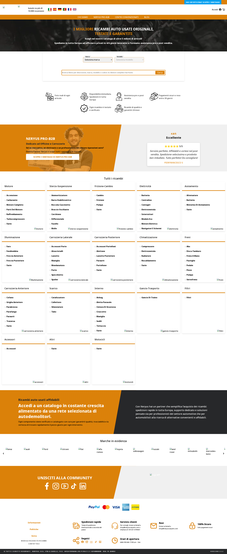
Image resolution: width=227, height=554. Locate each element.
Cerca (160, 72)
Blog (146, 17)
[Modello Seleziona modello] (129, 59)
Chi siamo (83, 17)
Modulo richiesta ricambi (34, 541)
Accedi (215, 9)
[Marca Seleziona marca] (98, 59)
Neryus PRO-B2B (101, 17)
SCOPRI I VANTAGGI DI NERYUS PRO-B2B (52, 157)
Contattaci (34, 544)
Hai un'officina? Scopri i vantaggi (203, 2)
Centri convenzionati (127, 17)
